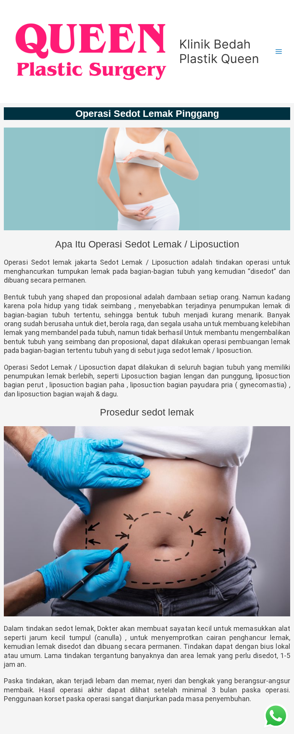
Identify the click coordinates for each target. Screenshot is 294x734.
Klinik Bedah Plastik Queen (219, 51)
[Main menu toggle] (278, 51)
